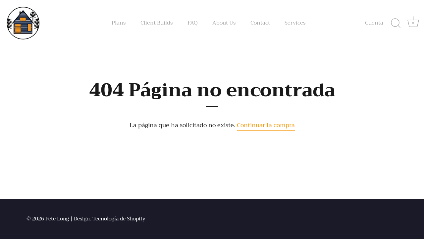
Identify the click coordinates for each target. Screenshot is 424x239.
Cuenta (374, 23)
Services (295, 23)
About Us (224, 23)
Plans (119, 23)
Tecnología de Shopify (118, 218)
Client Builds (156, 23)
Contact (260, 23)
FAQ (192, 23)
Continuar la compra (266, 125)
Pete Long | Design (67, 218)
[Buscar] (395, 23)
